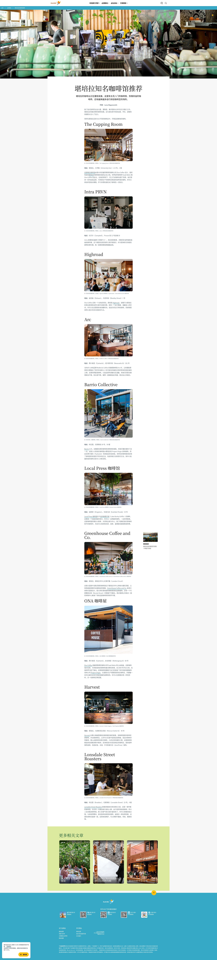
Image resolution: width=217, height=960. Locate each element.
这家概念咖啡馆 (89, 172)
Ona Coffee (88, 665)
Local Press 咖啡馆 (90, 516)
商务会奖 (78, 931)
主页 (2, 8)
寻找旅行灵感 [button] (93, 3)
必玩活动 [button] (114, 3)
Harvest (87, 735)
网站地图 (61, 938)
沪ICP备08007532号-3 (99, 933)
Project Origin (96, 672)
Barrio (86, 449)
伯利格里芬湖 (104, 516)
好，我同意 (23, 954)
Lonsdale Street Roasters (93, 807)
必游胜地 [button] (105, 3)
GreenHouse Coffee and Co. (117, 588)
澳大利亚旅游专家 (81, 933)
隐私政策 (61, 931)
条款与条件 (62, 933)
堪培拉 (91, 175)
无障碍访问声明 (63, 935)
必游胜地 (9, 8)
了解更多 (8, 946)
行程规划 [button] (123, 3)
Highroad (116, 303)
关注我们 (78, 935)
